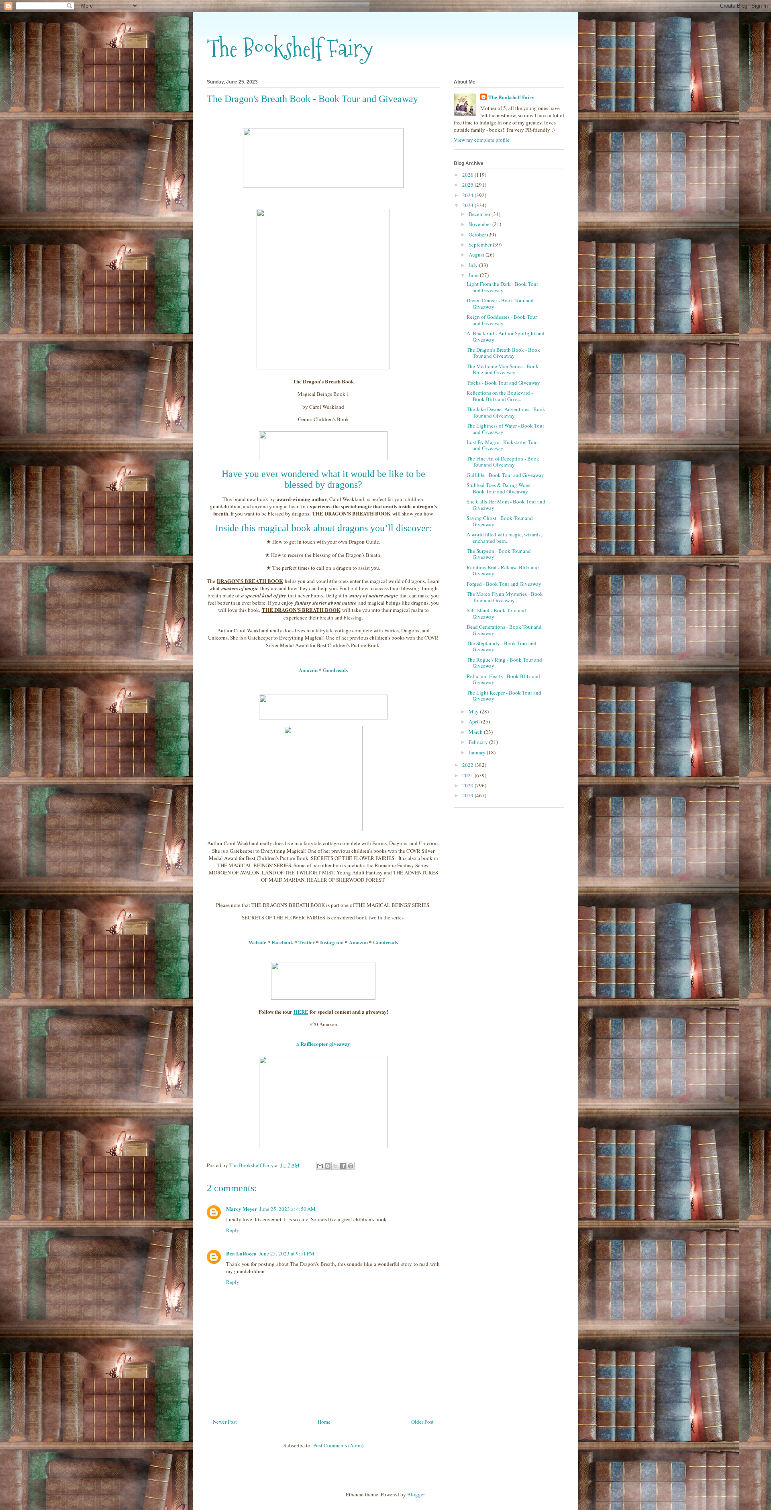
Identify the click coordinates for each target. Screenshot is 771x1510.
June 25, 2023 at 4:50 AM (287, 1208)
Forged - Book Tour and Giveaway (504, 583)
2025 (468, 184)
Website (257, 942)
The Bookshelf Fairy (290, 48)
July (474, 265)
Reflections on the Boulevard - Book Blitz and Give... (500, 396)
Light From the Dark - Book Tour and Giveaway (502, 287)
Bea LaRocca (241, 1253)
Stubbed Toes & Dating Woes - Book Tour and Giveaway (500, 488)
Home (324, 1421)
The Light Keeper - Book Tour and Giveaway (504, 696)
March (476, 732)
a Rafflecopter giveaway (323, 1043)
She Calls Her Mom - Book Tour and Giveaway (506, 504)
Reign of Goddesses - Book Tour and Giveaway (502, 320)
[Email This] (320, 1166)
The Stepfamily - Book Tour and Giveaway (501, 646)
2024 (468, 195)
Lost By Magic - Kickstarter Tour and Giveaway (502, 445)
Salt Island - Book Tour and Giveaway (496, 613)
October (478, 234)
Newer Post (225, 1421)
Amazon (308, 670)
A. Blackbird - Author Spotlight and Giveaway (506, 336)
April (475, 721)
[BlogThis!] (328, 1166)
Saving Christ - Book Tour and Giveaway (500, 521)
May (474, 711)
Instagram (332, 942)
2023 (468, 205)
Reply (232, 1230)
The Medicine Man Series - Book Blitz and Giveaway (502, 369)
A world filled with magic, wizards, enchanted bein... (504, 537)
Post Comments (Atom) (338, 1445)
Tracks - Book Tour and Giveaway (503, 382)
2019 (468, 795)
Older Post (422, 1421)
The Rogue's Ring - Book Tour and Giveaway (504, 663)
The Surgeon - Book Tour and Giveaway (499, 554)
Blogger (415, 1494)
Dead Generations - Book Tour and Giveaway (504, 630)
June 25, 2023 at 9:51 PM (286, 1253)
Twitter (306, 942)
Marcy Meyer (241, 1208)
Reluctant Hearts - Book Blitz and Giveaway (503, 679)
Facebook (282, 942)
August (477, 254)
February (479, 742)
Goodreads (335, 670)
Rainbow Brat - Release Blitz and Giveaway (503, 570)
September (481, 244)
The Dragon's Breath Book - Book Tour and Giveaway (503, 353)
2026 (468, 174)
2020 (468, 785)
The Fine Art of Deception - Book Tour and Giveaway (503, 462)
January (478, 752)
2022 (468, 764)
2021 (468, 775)
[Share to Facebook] (343, 1166)
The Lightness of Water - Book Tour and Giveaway (505, 429)
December (480, 214)
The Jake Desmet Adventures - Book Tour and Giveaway (506, 412)
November (480, 224)
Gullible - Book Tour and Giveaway (505, 475)
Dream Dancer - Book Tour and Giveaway (500, 303)
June (474, 275)
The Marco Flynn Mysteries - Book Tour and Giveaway (505, 597)
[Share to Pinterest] (351, 1166)
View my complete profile (482, 139)
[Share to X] (335, 1166)
